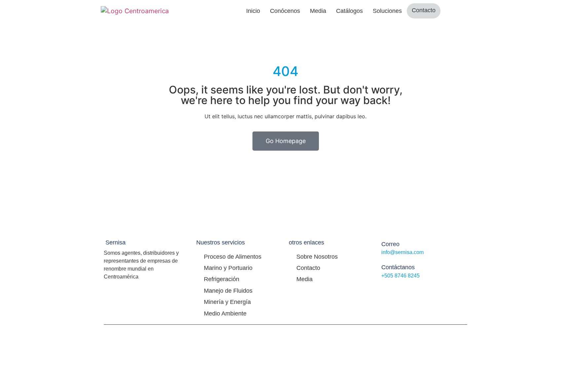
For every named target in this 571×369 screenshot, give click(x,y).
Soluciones (387, 11)
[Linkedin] (428, 289)
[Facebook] (384, 289)
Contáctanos (398, 267)
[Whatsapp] (413, 289)
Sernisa (115, 242)
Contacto (424, 10)
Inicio (253, 11)
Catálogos (349, 11)
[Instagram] (399, 289)
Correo (390, 244)
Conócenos (285, 11)
